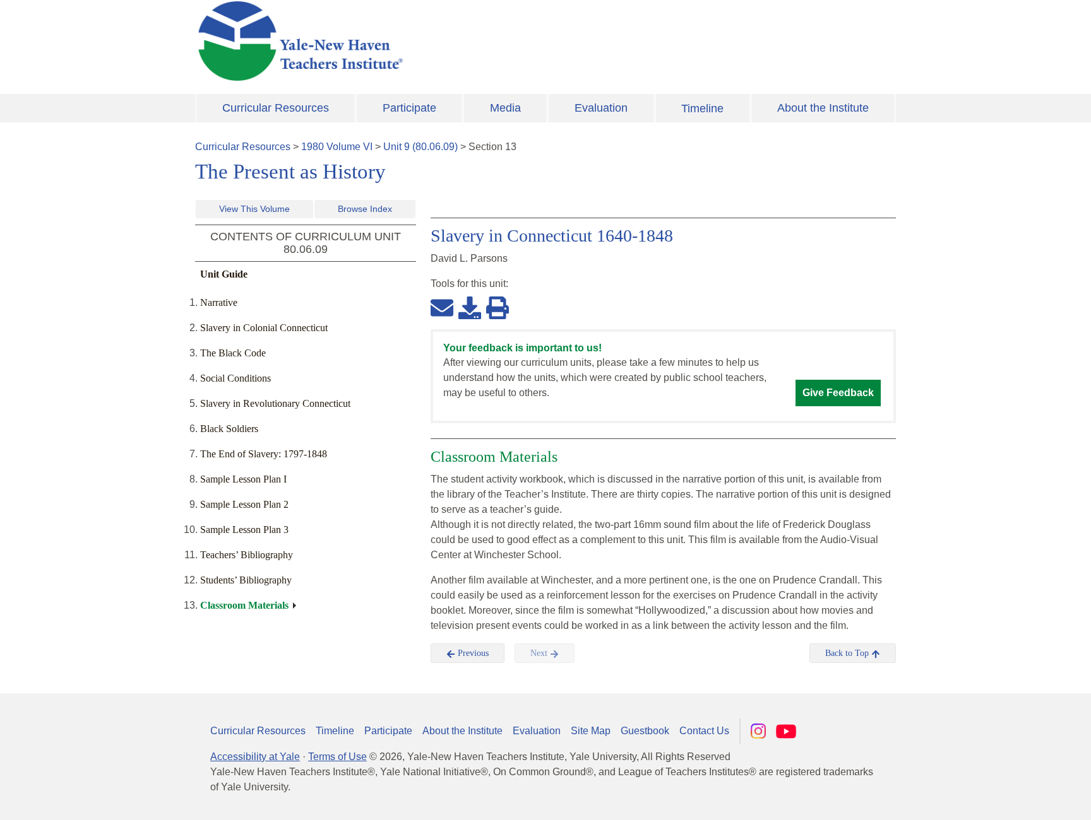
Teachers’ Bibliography (246, 554)
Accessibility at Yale (255, 756)
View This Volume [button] (254, 209)
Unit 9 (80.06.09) (420, 146)
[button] (1018, 797)
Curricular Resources (275, 108)
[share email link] (442, 307)
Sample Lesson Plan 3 (244, 529)
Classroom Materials (244, 605)
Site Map (591, 730)
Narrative (218, 302)
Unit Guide (223, 274)
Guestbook (645, 730)
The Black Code (233, 353)
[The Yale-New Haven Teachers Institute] (425, 41)
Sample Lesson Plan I (243, 479)
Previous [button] (472, 653)
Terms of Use (337, 756)
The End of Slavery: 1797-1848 (263, 453)
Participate (409, 108)
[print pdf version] (497, 307)
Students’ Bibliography (246, 580)
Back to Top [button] (848, 653)
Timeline (702, 108)
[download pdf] (469, 307)
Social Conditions (235, 378)
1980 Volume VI (337, 146)
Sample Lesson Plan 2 (244, 504)
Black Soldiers (229, 428)
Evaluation (601, 108)
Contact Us (704, 730)
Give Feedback (838, 392)
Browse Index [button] (365, 209)
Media (505, 108)
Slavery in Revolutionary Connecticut (275, 403)
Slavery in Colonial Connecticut (264, 327)
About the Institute (823, 108)
